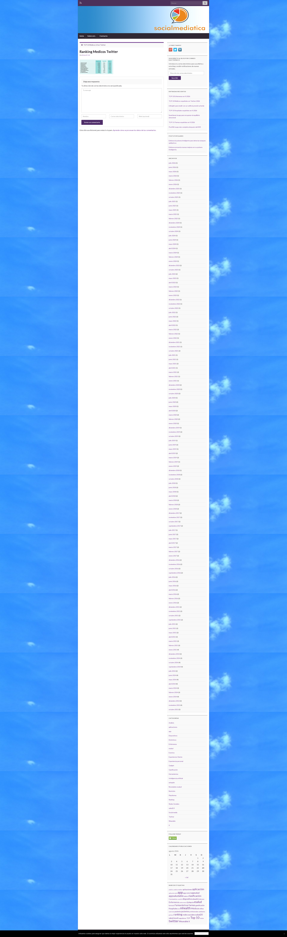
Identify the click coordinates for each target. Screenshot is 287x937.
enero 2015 (173, 650)
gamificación (200, 905)
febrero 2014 (173, 692)
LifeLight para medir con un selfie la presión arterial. (186, 106)
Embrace (201, 899)
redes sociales (189, 914)
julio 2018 (172, 483)
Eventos (172, 753)
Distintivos (172, 740)
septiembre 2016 (175, 573)
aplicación (198, 889)
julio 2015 (172, 624)
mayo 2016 (172, 586)
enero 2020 (173, 423)
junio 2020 (172, 402)
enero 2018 (173, 509)
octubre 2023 (173, 270)
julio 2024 (172, 235)
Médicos (195, 908)
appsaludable (176, 895)
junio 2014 (172, 675)
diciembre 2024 (174, 223)
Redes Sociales (174, 804)
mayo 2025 (172, 210)
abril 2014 (172, 684)
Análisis (171, 723)
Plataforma (172, 795)
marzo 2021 (173, 372)
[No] (284, 934)
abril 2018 (172, 496)
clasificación (194, 895)
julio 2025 (172, 201)
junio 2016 (172, 581)
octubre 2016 (173, 569)
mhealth (185, 908)
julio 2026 (172, 163)
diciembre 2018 (174, 470)
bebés (186, 896)
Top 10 (194, 917)
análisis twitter (178, 889)
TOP (188, 918)
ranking (178, 914)
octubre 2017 (173, 522)
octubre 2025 (173, 197)
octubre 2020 (173, 393)
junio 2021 (172, 359)
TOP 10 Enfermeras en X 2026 (179, 96)
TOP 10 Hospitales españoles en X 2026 (183, 110)
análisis (171, 889)
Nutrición (172, 791)
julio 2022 (172, 312)
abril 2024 (172, 248)
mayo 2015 (172, 633)
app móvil (187, 893)
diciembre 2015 (174, 607)
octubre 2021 (173, 351)
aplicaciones (173, 727)
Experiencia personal (176, 761)
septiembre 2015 (175, 620)
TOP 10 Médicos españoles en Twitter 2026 (184, 101)
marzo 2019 (173, 458)
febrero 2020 (173, 419)
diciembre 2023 (174, 265)
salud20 (199, 914)
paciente (178, 911)
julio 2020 (172, 398)
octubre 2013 (173, 709)
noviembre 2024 (174, 227)
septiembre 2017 (175, 526)
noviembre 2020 (174, 389)
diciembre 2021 (174, 342)
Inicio (82, 36)
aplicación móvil (173, 893)
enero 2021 (173, 381)
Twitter (171, 817)
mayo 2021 (172, 364)
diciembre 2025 (174, 189)
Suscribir (175, 78)
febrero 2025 (173, 218)
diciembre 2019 (174, 428)
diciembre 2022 (174, 300)
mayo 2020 (172, 406)
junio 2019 (172, 445)
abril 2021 (172, 368)
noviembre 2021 (174, 346)
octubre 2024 (173, 231)
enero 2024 (173, 261)
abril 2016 (172, 590)
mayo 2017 (172, 539)
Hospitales (173, 908)
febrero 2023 (173, 291)
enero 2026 (173, 184)
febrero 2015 (173, 645)
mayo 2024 (172, 244)
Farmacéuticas (181, 905)
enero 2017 (173, 556)
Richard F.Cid (86, 55)
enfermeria (182, 902)
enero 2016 (173, 603)
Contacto (104, 36)
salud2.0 (172, 808)
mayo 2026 (172, 171)
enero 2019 (173, 466)
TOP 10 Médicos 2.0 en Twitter (95, 45)
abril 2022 (172, 325)
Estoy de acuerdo (201, 933)
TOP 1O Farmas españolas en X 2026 (182, 122)
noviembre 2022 (174, 304)
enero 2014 (173, 697)
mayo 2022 (172, 321)
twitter (174, 921)
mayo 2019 (172, 449)
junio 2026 (172, 167)
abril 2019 (172, 453)
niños (202, 909)
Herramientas (173, 774)
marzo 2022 (173, 329)
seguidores (182, 918)
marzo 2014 (173, 688)
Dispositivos (173, 736)
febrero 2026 (173, 180)
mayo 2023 (172, 278)
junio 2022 (172, 317)
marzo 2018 (173, 500)
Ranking (171, 800)
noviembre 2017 (174, 517)
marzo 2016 (173, 594)
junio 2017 (172, 534)
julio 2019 (172, 440)
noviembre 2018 (174, 475)
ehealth (195, 899)
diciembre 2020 (174, 385)
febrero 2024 (173, 257)
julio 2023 (172, 274)
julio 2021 (172, 355)
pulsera (171, 915)
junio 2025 (172, 206)
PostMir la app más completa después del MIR (185, 127)
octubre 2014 (173, 662)
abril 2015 (172, 637)
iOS (179, 908)
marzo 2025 (173, 214)
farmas (192, 905)
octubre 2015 (173, 615)
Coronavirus (173, 899)
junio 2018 (172, 487)
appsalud (195, 892)
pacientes (185, 911)
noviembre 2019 (174, 432)
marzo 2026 (173, 176)
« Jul (186, 877)
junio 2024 (172, 240)
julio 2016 (172, 577)
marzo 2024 (173, 253)
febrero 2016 (173, 598)
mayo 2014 (172, 680)
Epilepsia (190, 902)
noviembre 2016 (174, 564)
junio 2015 (172, 628)
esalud (171, 748)
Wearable (172, 821)
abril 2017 (172, 543)
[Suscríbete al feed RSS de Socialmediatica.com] (81, 2)
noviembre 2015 (174, 611)
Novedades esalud (175, 787)
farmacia (171, 905)
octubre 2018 (173, 479)
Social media (173, 812)
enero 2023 (173, 295)
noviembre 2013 (174, 705)
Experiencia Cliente (175, 757)
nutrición (171, 912)
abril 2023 (172, 282)
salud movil (173, 918)
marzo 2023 (173, 287)
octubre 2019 (173, 436)
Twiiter (202, 918)
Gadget (171, 765)
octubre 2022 (173, 308)
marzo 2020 (173, 415)
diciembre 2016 (174, 560)
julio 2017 (172, 530)
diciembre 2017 (174, 513)
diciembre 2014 (174, 654)
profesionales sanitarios (197, 912)
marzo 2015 (173, 641)
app (170, 731)
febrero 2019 (173, 462)
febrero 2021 (173, 376)
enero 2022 (173, 338)
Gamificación (173, 770)
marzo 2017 (173, 547)
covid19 (180, 899)
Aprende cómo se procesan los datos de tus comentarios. (134, 130)
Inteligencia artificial (176, 778)
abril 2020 (172, 411)
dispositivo (187, 899)
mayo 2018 (172, 492)
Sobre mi (91, 36)
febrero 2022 (173, 334)
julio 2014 (172, 671)
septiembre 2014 (175, 667)
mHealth (172, 783)
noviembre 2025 (174, 193)
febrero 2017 (173, 551)
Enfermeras (173, 744)
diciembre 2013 (174, 701)
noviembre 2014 (174, 658)
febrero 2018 (173, 504)
